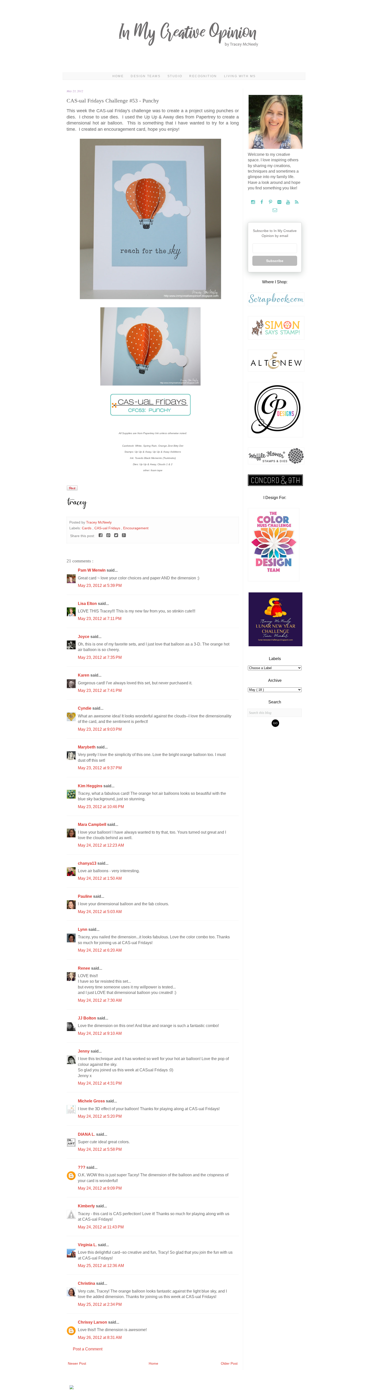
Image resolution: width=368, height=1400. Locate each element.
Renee (84, 968)
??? (82, 1167)
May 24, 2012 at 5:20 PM (100, 1116)
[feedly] (297, 202)
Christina (87, 1283)
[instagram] (253, 202)
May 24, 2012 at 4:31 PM (100, 1083)
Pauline (85, 896)
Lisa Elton (88, 603)
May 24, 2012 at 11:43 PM (101, 1227)
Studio (174, 76)
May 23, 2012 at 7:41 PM (100, 690)
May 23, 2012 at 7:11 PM (99, 618)
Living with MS (240, 76)
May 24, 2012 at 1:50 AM (100, 878)
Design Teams (145, 76)
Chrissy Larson (93, 1322)
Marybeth (87, 747)
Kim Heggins (90, 786)
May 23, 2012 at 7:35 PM (100, 657)
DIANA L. (87, 1134)
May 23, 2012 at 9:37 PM (100, 768)
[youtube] (288, 202)
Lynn (83, 929)
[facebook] (262, 202)
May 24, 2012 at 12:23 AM (101, 845)
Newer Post (77, 1363)
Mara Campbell (92, 824)
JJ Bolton (87, 1018)
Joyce (84, 636)
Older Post (229, 1363)
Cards (87, 528)
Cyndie (85, 708)
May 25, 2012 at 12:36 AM (101, 1265)
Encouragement (135, 528)
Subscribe (274, 261)
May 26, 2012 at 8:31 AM (100, 1337)
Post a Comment (87, 1349)
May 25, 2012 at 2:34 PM (100, 1304)
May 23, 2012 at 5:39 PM (100, 585)
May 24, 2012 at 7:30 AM (100, 1000)
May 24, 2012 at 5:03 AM (100, 912)
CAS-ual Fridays (107, 528)
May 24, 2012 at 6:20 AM (100, 950)
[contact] (275, 210)
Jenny (84, 1051)
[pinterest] (271, 202)
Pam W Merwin (92, 570)
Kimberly (87, 1206)
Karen (84, 675)
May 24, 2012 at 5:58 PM (100, 1149)
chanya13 (87, 863)
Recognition (203, 76)
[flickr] (279, 202)
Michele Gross (92, 1101)
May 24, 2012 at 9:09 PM (100, 1188)
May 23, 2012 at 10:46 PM (101, 807)
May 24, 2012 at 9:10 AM (100, 1033)
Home (118, 76)
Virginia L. (88, 1245)
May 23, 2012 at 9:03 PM (100, 729)
